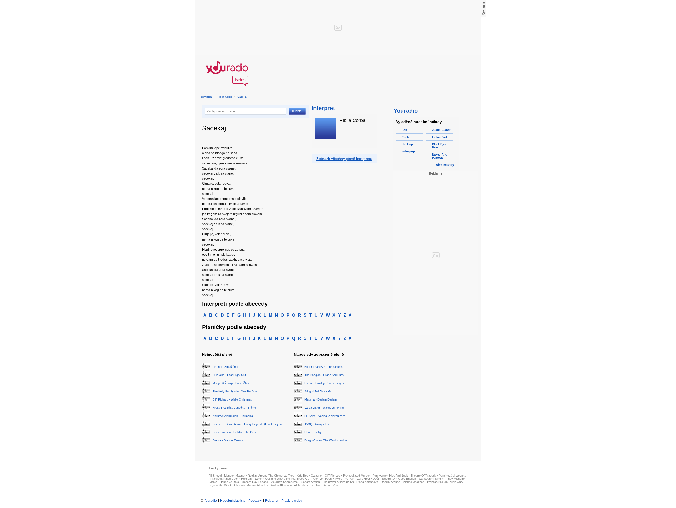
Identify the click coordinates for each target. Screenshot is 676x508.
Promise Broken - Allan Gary (445, 481)
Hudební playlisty (232, 500)
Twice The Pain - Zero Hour (352, 478)
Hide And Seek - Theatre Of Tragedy (412, 475)
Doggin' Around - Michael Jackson (402, 481)
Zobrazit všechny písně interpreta (344, 159)
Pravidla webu (291, 500)
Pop (404, 129)
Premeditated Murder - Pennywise (365, 475)
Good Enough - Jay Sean (414, 478)
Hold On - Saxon (251, 478)
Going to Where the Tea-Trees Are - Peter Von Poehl (298, 478)
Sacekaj (242, 96)
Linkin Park (440, 137)
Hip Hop (407, 144)
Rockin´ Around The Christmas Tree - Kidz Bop (278, 475)
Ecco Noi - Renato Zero (324, 485)
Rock (405, 137)
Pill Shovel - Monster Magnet (227, 475)
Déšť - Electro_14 (384, 478)
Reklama (271, 500)
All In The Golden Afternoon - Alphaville (281, 485)
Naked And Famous (439, 156)
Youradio (210, 500)
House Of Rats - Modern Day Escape (244, 481)
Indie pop (408, 151)
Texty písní (206, 96)
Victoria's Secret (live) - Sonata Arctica (295, 481)
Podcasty (255, 500)
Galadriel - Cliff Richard (325, 475)
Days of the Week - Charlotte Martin (232, 485)
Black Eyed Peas (439, 146)
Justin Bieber (441, 129)
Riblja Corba (225, 96)
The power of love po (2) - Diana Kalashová (350, 481)
